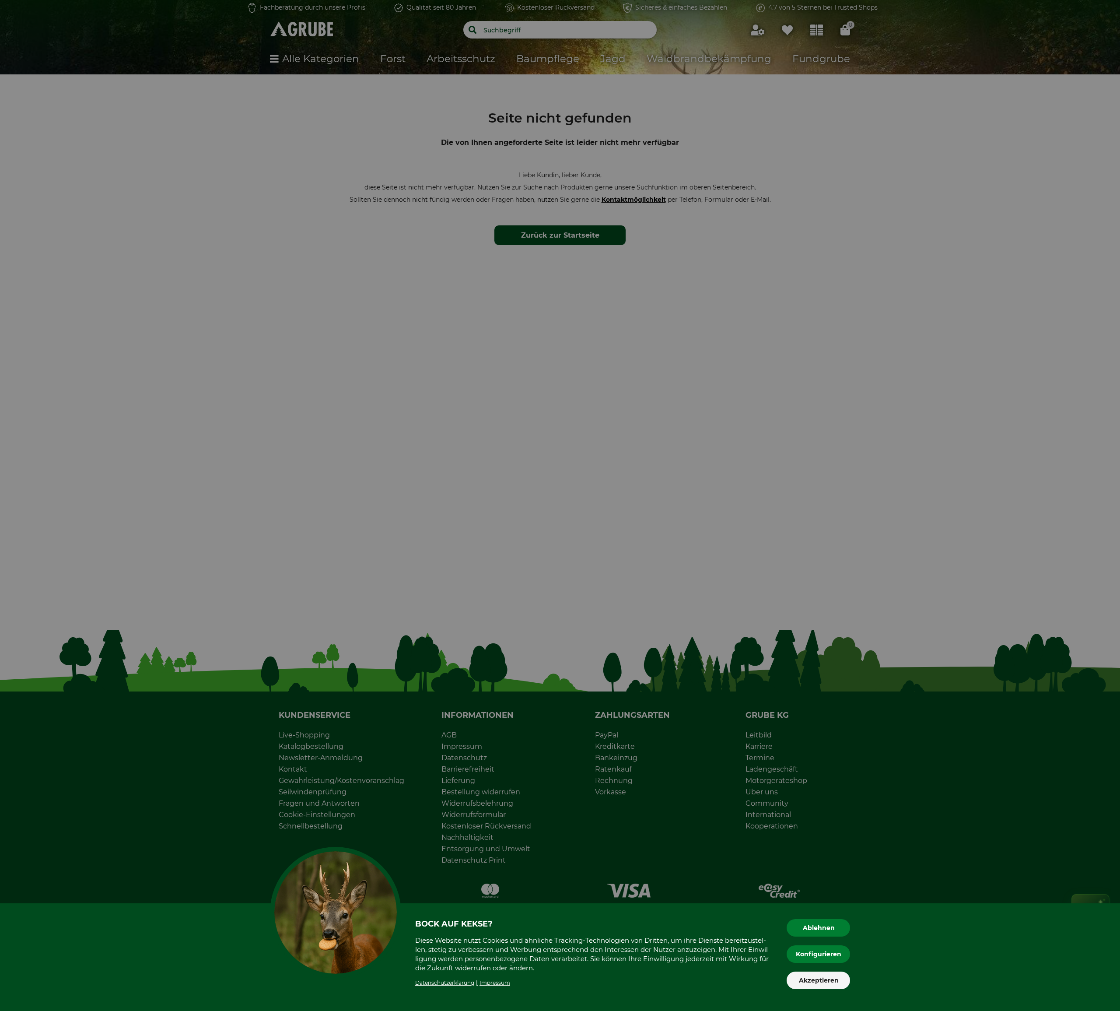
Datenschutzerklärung (444, 982)
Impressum (495, 982)
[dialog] (560, 505)
